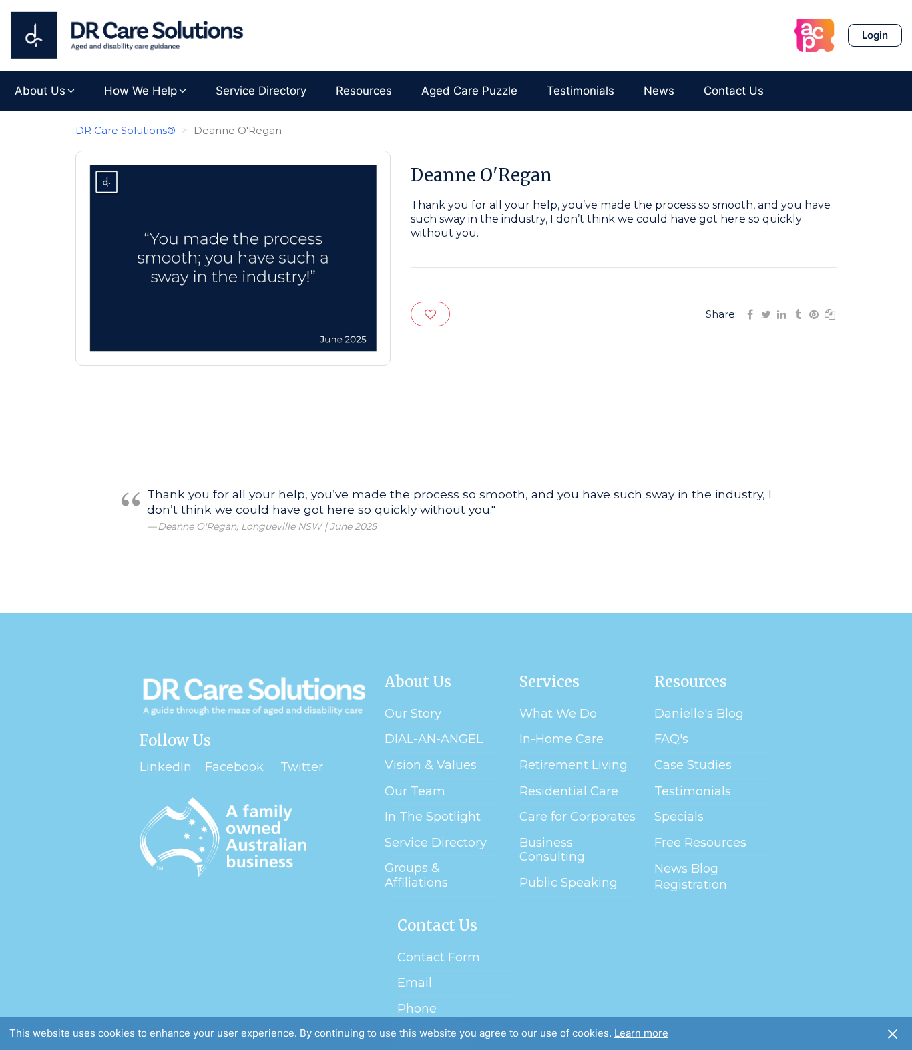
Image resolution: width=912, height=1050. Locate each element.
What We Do (558, 713)
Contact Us (734, 90)
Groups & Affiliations (416, 875)
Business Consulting (552, 850)
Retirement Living (573, 765)
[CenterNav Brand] (127, 35)
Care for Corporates (577, 816)
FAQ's (671, 739)
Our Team (415, 791)
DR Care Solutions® (125, 130)
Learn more (641, 1033)
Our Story (413, 713)
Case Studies (693, 765)
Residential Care (568, 791)
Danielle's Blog (699, 713)
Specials (679, 816)
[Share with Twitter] (765, 313)
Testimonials (580, 90)
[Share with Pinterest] (814, 313)
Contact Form (438, 957)
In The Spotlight (433, 816)
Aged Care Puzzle (469, 90)
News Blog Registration (690, 876)
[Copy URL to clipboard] (830, 313)
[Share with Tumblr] (798, 313)
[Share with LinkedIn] (781, 313)
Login (875, 35)
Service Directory (261, 90)
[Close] (893, 1033)
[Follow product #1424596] (430, 314)
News (659, 90)
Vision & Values (431, 765)
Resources (364, 90)
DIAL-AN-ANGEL (434, 739)
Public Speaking (568, 882)
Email (414, 982)
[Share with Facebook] (749, 313)
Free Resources (700, 842)
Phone (417, 1008)
